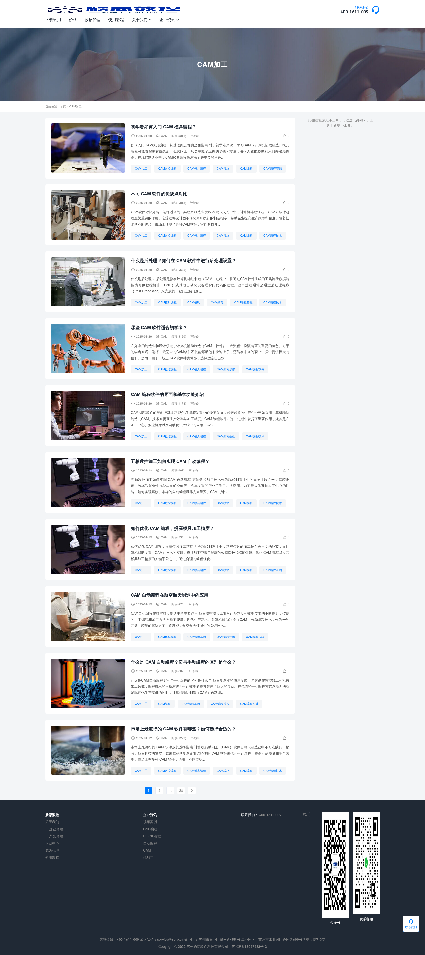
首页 (63, 106)
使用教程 (116, 19)
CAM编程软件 (255, 369)
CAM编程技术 (272, 235)
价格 (73, 19)
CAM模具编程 (196, 168)
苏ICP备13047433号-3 (249, 946)
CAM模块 (223, 168)
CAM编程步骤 (226, 369)
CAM (164, 136)
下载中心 (52, 843)
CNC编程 (150, 829)
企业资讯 (169, 19)
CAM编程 (246, 168)
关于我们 (142, 19)
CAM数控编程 (167, 168)
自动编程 (150, 843)
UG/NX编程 (152, 836)
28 (181, 790)
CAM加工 (141, 168)
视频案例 (150, 822)
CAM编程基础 (272, 168)
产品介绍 (56, 836)
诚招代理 (92, 19)
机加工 (148, 857)
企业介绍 (56, 829)
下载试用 (53, 19)
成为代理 (52, 850)
